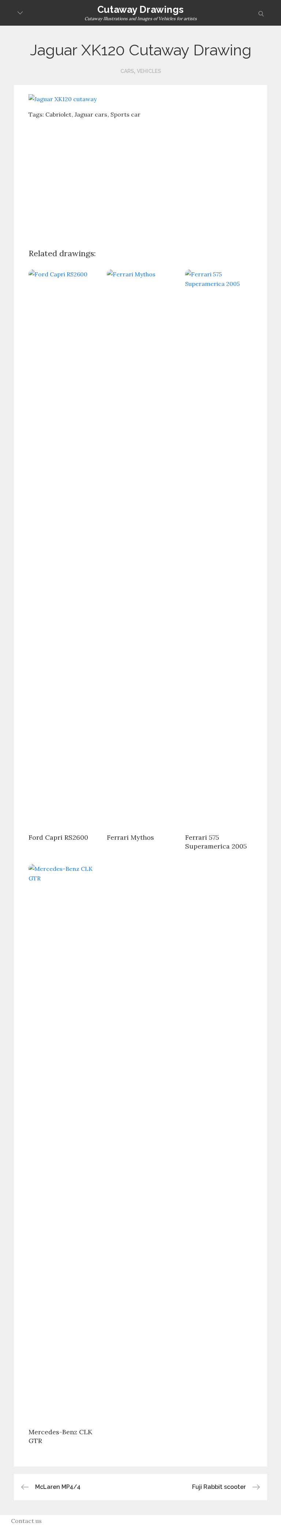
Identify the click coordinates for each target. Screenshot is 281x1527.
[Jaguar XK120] (63, 98)
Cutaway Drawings (140, 9)
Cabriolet (58, 114)
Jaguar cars (91, 114)
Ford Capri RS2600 (58, 837)
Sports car (125, 114)
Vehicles (149, 71)
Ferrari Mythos (130, 837)
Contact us (26, 1520)
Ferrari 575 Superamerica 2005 (216, 841)
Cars (127, 71)
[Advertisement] (155, 177)
